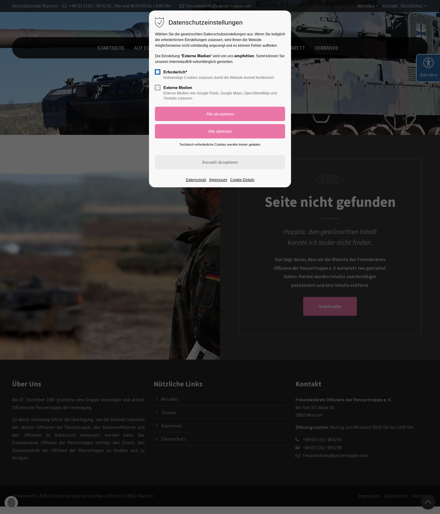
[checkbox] (157, 72)
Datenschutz (196, 180)
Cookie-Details (242, 180)
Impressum (218, 180)
